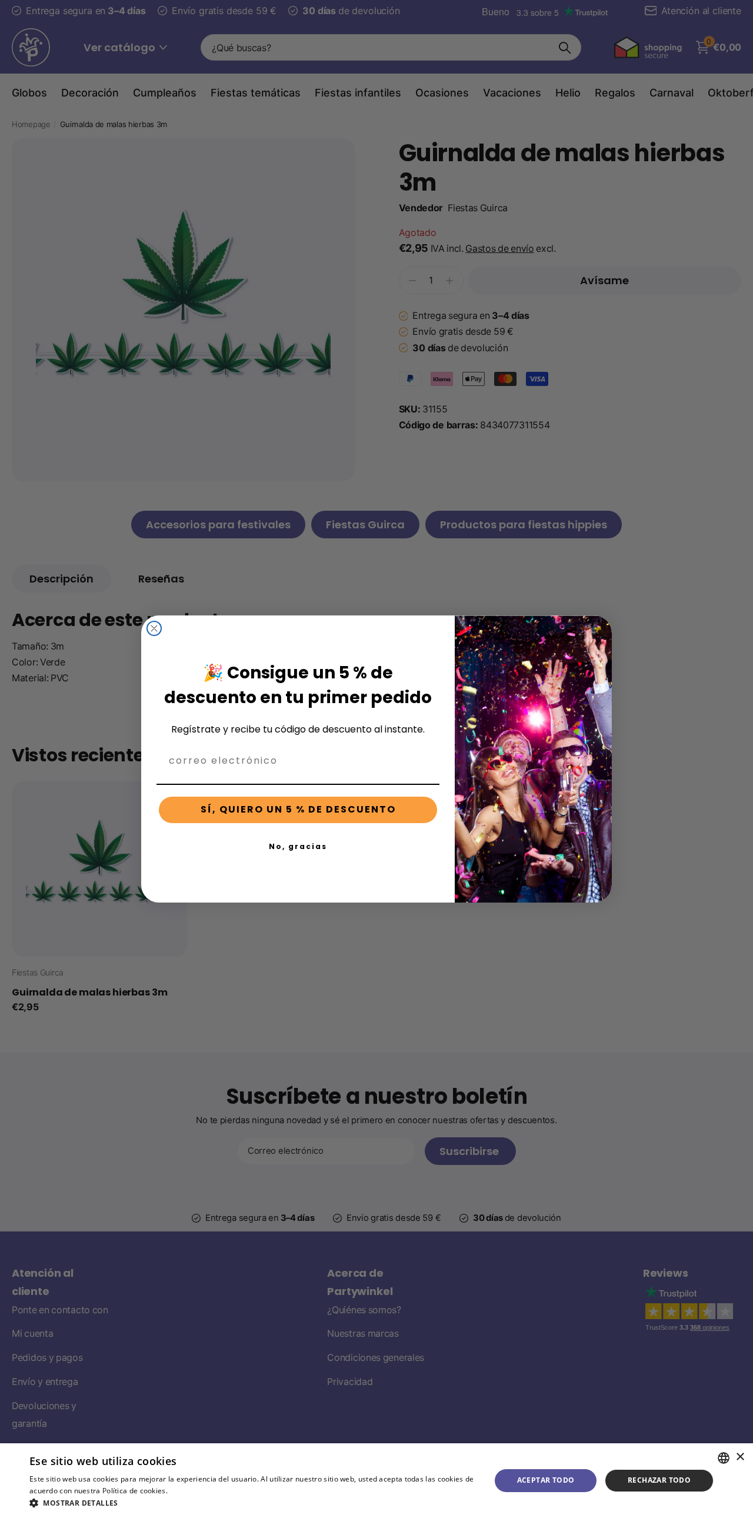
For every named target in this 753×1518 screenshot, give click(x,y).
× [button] (739, 1457)
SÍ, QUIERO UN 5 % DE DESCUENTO (298, 809)
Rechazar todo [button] (659, 1480)
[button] (253, 1503)
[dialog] (376, 1480)
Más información (198, 1491)
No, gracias (298, 846)
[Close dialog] (154, 628)
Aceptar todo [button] (546, 1480)
